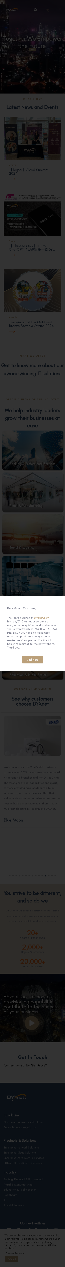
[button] (32, 659)
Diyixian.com (41, 617)
